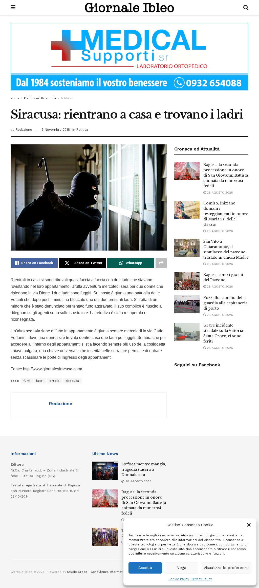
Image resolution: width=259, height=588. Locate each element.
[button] (248, 524)
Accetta (145, 567)
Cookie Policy (178, 579)
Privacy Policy (201, 579)
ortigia (54, 381)
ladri (40, 381)
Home (15, 98)
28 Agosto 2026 (219, 192)
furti (26, 381)
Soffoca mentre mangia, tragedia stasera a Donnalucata (143, 469)
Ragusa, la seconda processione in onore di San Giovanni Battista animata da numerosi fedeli (225, 175)
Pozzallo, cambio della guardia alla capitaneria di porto (225, 303)
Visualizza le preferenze (226, 567)
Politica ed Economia (40, 98)
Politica (66, 98)
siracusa (72, 381)
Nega (181, 567)
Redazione (23, 129)
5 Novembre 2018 (55, 129)
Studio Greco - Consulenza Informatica (97, 572)
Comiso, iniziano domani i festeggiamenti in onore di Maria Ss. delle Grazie (225, 214)
